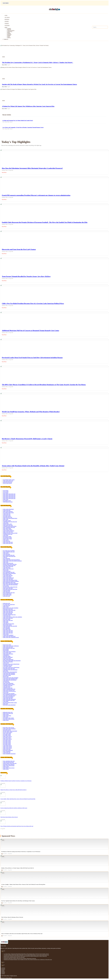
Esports (2, 970)
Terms (7, 977)
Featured (3, 972)
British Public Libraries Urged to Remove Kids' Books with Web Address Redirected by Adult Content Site (25, 956)
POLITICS (9, 34)
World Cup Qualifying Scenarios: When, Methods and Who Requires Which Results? (31, 411)
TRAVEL (9, 37)
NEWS (8, 32)
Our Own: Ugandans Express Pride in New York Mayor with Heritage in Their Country (18, 900)
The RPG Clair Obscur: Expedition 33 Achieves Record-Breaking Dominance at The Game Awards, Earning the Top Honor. (44, 384)
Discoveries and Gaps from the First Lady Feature (19, 249)
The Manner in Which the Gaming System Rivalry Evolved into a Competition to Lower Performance (16, 780)
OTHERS (9, 33)
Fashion (3, 971)
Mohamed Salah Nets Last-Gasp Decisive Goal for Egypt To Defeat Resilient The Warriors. (28, 3)
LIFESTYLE (9, 31)
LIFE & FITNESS (10, 30)
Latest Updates (5, 3)
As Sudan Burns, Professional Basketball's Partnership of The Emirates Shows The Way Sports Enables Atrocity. (26, 953)
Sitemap (10, 977)
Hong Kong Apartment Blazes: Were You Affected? (14, 957)
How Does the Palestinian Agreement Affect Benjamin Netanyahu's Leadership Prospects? (32, 168)
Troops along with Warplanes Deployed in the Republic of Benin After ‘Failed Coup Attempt (33, 466)
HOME (6, 15)
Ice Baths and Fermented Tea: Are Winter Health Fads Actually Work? (18, 120)
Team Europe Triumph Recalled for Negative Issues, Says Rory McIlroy (26, 276)
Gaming (3, 973)
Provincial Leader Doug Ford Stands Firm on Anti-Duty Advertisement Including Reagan (32, 357)
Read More (4, 172)
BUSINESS (7, 19)
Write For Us (3, 977)
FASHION (7, 23)
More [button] (6, 27)
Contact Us (6, 39)
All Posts (3, 967)
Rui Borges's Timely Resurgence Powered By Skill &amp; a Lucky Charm (27, 439)
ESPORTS (7, 21)
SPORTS (9, 35)
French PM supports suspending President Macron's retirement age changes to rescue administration (36, 195)
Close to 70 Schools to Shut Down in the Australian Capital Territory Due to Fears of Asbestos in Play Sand (17, 826)
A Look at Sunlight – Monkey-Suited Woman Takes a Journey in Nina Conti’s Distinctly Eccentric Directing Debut (23, 884)
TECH (8, 36)
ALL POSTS (7, 17)
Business (3, 969)
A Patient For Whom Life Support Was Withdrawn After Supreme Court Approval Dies (28, 106)
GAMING (9, 28)
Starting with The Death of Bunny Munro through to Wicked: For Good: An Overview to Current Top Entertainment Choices (39, 84)
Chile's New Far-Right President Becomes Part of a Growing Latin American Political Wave (33, 303)
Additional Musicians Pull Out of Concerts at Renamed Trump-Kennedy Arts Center (30, 330)
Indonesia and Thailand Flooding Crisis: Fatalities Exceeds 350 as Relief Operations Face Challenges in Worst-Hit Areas (28, 959)
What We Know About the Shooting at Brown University (12, 917)
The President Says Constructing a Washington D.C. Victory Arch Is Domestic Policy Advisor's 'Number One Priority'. (37, 62)
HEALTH (9, 29)
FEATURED (7, 25)
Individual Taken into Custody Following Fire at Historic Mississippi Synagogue (20, 958)
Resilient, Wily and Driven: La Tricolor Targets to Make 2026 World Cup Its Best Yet (13, 789)
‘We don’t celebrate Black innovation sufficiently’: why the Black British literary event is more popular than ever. (26, 955)
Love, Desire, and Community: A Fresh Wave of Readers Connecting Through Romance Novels (23, 127)
